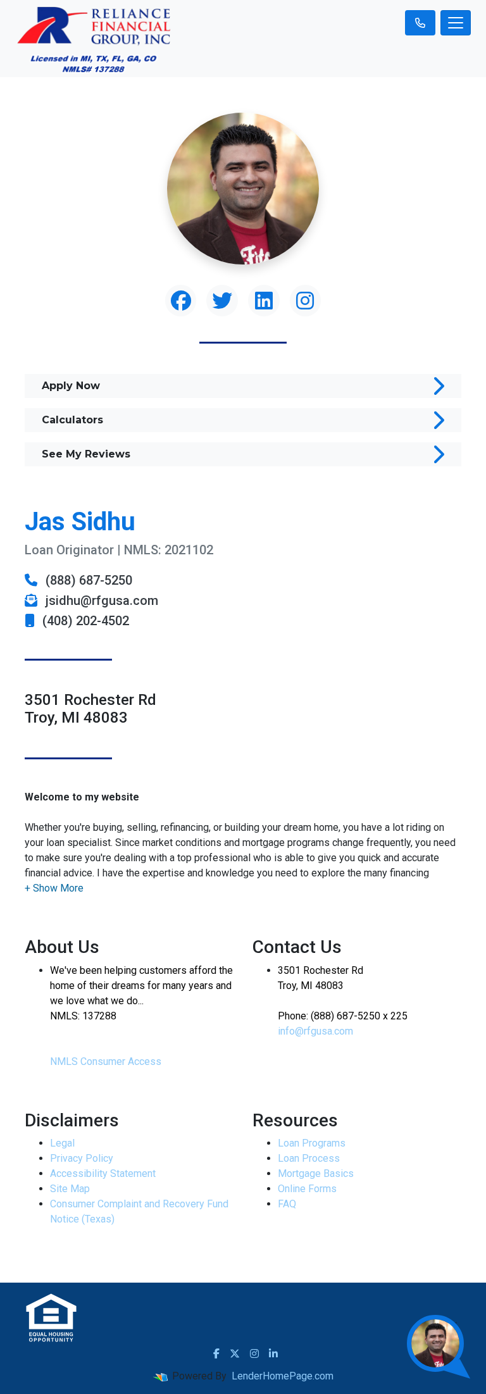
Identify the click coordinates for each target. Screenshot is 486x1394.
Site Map (70, 1189)
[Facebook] (216, 1353)
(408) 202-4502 (84, 620)
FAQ (287, 1204)
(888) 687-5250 (87, 580)
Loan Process (309, 1158)
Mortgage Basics (316, 1173)
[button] (54, 888)
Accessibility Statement (103, 1173)
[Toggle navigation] (455, 22)
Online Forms (307, 1189)
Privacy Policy (81, 1158)
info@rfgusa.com (315, 1031)
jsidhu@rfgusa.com (100, 600)
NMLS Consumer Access (105, 1061)
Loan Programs (312, 1143)
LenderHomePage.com (282, 1376)
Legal (62, 1143)
